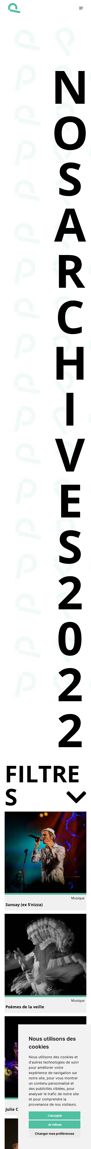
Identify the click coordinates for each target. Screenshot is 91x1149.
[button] (81, 8)
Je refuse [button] (55, 1124)
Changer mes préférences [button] (54, 1133)
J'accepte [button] (54, 1115)
